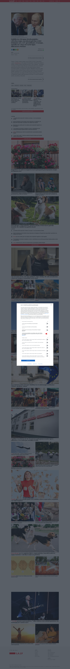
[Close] (51, 305)
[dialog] (35, 334)
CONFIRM (28, 360)
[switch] (47, 323)
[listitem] (35, 321)
